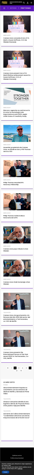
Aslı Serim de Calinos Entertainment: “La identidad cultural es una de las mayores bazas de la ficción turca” (16, 416)
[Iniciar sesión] (27, 2)
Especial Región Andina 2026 (16, 2)
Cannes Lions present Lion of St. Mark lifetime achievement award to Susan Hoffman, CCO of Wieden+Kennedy (16, 76)
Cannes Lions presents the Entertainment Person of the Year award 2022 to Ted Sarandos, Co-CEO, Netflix (16, 355)
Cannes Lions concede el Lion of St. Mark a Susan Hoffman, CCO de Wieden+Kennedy (16, 40)
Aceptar (5, 472)
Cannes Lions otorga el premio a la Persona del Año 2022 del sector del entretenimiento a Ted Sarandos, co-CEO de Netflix (16, 318)
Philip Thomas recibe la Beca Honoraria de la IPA (14, 217)
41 (16, 371)
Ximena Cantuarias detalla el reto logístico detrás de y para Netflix (16, 404)
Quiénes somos (17, 455)
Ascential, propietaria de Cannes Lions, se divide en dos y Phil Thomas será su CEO (16, 149)
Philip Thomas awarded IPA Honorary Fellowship (13, 184)
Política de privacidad (17, 458)
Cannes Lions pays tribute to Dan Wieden (15, 250)
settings (20, 469)
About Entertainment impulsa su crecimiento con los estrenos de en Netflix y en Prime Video (16, 391)
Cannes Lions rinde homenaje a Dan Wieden (16, 283)
